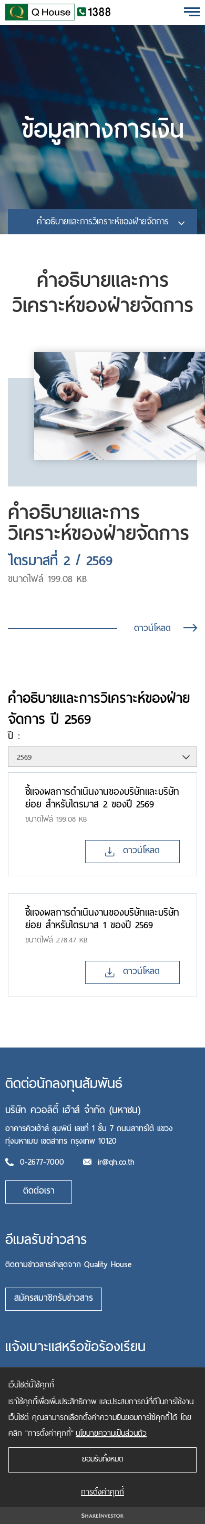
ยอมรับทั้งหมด (103, 1459)
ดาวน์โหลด (152, 628)
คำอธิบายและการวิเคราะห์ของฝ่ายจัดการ (103, 221)
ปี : (14, 737)
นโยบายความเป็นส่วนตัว (111, 1433)
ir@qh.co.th (116, 1162)
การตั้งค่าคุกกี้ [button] (102, 1492)
